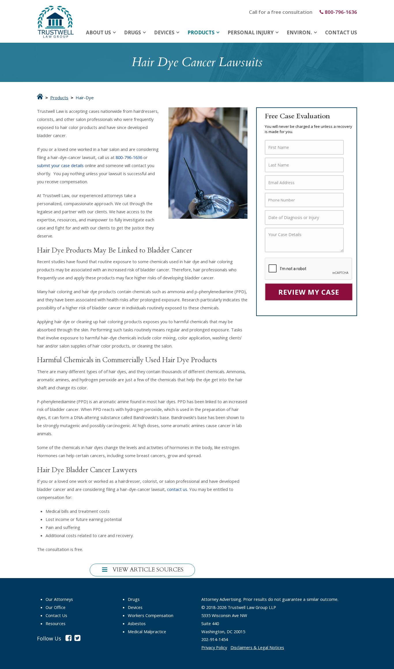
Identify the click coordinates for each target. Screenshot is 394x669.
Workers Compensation (150, 615)
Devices (164, 32)
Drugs (132, 32)
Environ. (299, 32)
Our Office (55, 607)
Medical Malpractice (147, 631)
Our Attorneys (59, 599)
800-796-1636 (341, 12)
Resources (55, 623)
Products (201, 32)
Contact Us (341, 32)
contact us (177, 489)
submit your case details (60, 165)
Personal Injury (251, 32)
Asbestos (137, 623)
